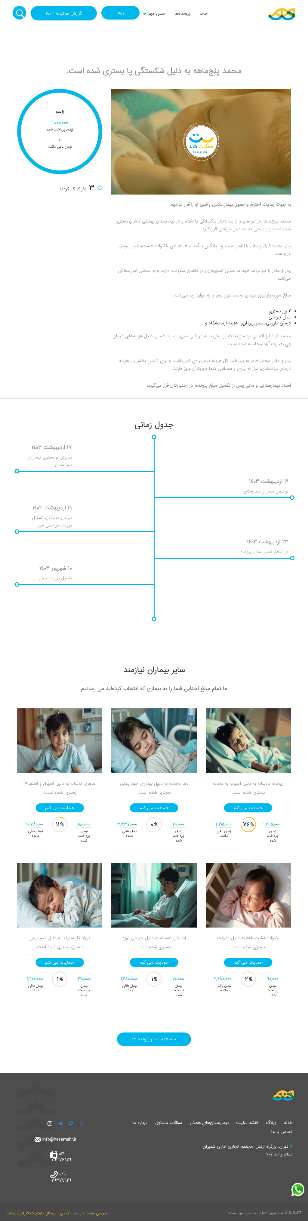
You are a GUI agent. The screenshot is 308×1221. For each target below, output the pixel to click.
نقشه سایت (247, 1122)
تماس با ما (281, 1131)
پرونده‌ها (182, 13)
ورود (120, 12)
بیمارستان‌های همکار (209, 1122)
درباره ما (140, 1122)
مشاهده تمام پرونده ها (154, 1039)
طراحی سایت (96, 1213)
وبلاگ (271, 1122)
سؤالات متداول (168, 1122)
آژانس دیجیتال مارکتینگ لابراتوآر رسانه (38, 1213)
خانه (203, 13)
